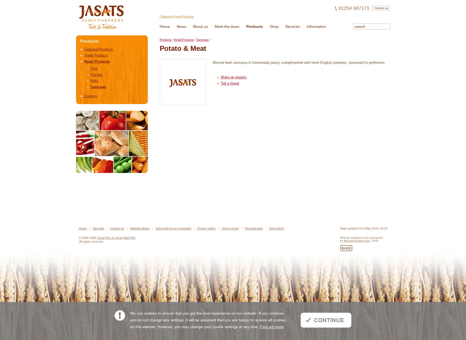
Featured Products (98, 49)
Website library (140, 228)
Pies (94, 68)
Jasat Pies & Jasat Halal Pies (116, 237)
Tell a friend (230, 83)
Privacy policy (206, 228)
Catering (90, 96)
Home (83, 228)
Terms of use (230, 228)
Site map (98, 228)
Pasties (96, 75)
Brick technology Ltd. (357, 240)
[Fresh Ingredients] (112, 142)
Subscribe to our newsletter (173, 228)
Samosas (98, 87)
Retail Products (97, 61)
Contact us (117, 228)
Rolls (94, 81)
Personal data (254, 228)
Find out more (272, 327)
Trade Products (96, 55)
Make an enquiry (234, 77)
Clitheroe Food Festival (177, 17)
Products (166, 39)
